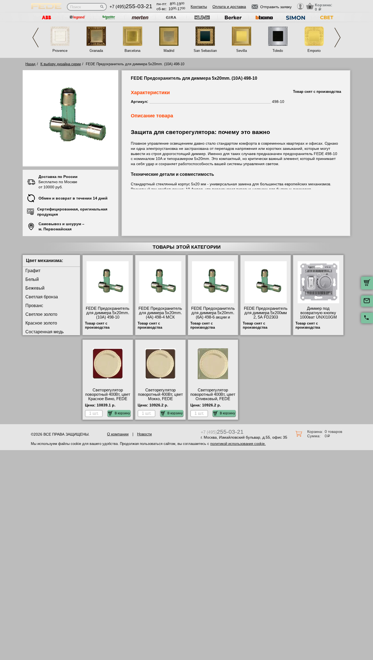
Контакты (199, 6)
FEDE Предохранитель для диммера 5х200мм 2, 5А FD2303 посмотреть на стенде (266, 315)
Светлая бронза (41, 297)
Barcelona (132, 51)
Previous (35, 37)
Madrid (169, 51)
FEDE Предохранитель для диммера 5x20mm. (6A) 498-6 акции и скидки (213, 315)
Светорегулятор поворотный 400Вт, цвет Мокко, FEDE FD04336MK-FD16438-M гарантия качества (160, 399)
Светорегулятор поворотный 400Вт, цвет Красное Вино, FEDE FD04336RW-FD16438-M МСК (107, 399)
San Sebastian (205, 51)
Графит (32, 270)
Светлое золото (41, 314)
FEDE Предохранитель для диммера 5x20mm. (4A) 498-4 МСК (160, 312)
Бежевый (35, 288)
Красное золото (41, 323)
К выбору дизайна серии (60, 64)
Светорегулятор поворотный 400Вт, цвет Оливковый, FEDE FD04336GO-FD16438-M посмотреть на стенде (212, 401)
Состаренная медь (44, 331)
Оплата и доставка (229, 6)
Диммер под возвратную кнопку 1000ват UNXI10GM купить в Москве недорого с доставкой (318, 317)
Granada (96, 51)
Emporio (314, 51)
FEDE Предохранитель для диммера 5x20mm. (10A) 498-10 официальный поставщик (107, 317)
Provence (59, 51)
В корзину (122, 413)
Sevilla (241, 51)
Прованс (34, 305)
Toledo (278, 51)
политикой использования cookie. (238, 444)
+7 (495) (130, 6)
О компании (118, 434)
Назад (30, 64)
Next (337, 37)
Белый (32, 279)
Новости (144, 434)
